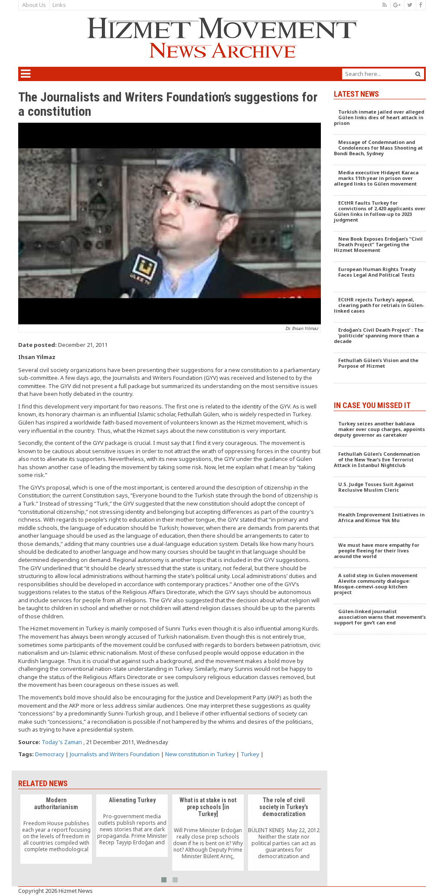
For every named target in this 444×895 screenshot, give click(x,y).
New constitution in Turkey (200, 754)
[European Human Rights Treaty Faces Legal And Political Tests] (380, 277)
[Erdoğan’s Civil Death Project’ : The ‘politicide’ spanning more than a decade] (380, 338)
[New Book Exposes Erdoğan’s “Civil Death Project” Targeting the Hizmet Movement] (380, 247)
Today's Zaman (62, 742)
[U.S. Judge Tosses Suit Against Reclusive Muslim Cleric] (380, 492)
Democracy (49, 754)
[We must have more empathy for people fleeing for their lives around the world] (380, 553)
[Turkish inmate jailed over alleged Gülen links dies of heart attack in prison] (380, 120)
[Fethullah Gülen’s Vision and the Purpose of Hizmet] (380, 368)
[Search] (418, 74)
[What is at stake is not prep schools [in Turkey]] (208, 832)
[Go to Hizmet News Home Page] (222, 38)
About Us (34, 5)
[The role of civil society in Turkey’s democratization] (284, 832)
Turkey (250, 754)
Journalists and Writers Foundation (115, 754)
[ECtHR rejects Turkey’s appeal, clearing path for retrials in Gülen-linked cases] (380, 307)
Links (59, 5)
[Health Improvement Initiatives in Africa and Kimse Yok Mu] (380, 522)
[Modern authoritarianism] (56, 829)
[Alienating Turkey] (132, 825)
